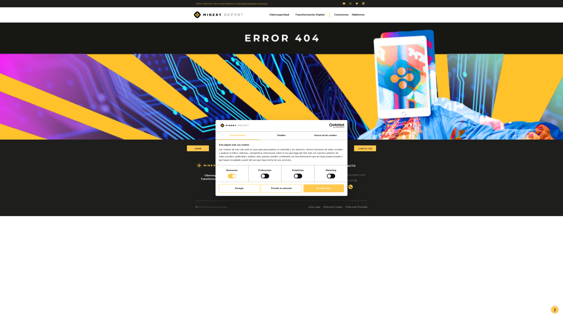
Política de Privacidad (356, 207)
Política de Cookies (332, 207)
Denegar (239, 188)
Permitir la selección (281, 188)
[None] (554, 310)
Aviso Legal (314, 207)
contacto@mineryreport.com (347, 175)
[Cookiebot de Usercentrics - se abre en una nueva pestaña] (331, 125)
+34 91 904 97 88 (347, 180)
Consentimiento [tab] (237, 135)
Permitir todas (323, 188)
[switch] (265, 176)
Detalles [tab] (281, 135)
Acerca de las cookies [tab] (325, 135)
